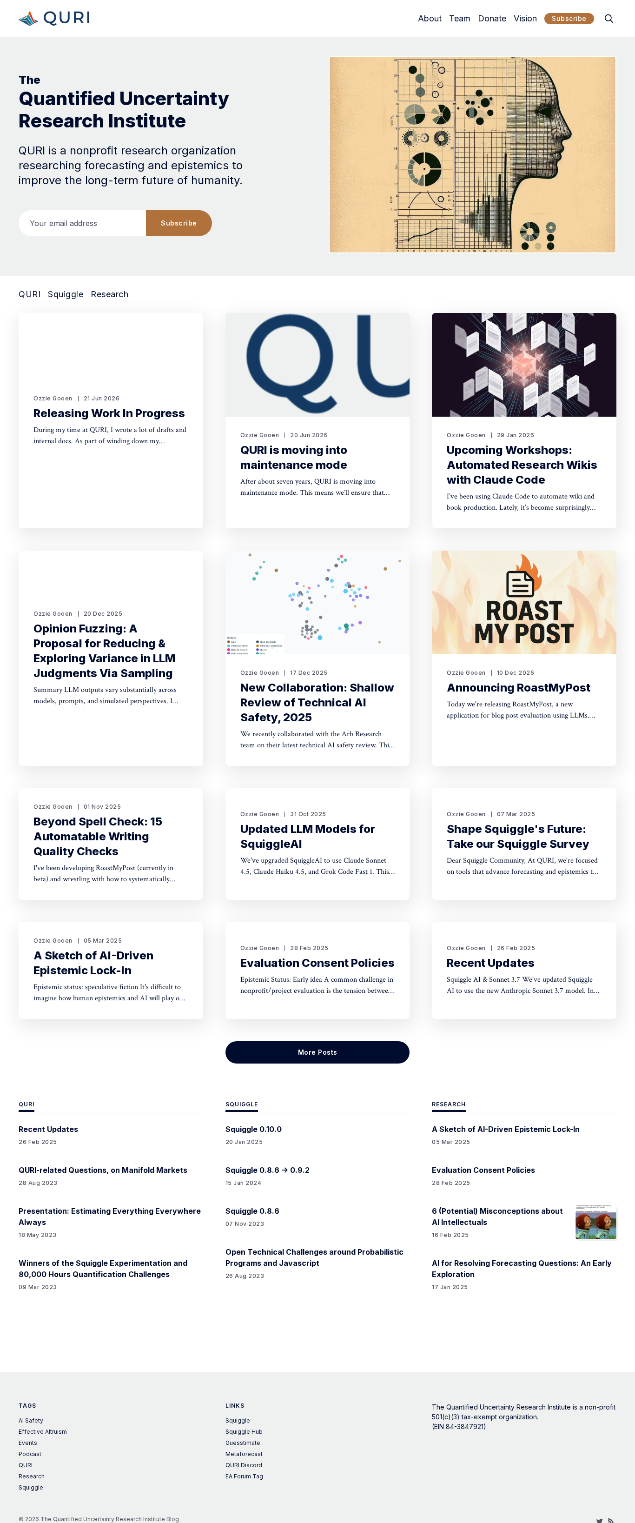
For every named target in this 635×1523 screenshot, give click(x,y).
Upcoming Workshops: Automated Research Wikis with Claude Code (522, 464)
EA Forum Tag (244, 1476)
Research (109, 294)
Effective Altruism (43, 1431)
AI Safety (31, 1420)
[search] (609, 18)
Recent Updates (491, 963)
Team (459, 18)
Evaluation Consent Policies (317, 963)
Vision (525, 18)
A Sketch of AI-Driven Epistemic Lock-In (93, 963)
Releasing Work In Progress (109, 413)
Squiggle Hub (244, 1431)
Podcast (30, 1453)
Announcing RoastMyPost (518, 687)
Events (28, 1442)
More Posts (317, 1052)
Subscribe (569, 18)
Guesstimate (242, 1442)
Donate (492, 18)
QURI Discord (243, 1465)
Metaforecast (244, 1453)
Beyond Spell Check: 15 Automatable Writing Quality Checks (97, 836)
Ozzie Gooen (53, 398)
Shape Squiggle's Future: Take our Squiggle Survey (518, 836)
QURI (29, 294)
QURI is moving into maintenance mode (293, 457)
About (430, 18)
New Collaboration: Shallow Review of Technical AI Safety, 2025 (317, 702)
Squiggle (65, 294)
